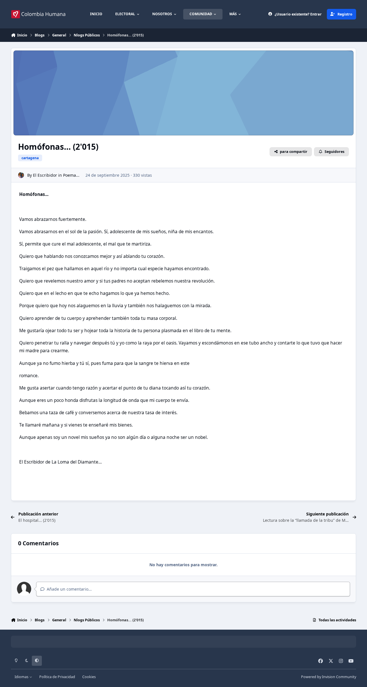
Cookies (89, 676)
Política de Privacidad (57, 676)
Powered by (328, 676)
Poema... (71, 175)
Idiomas (22, 676)
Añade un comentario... (69, 589)
